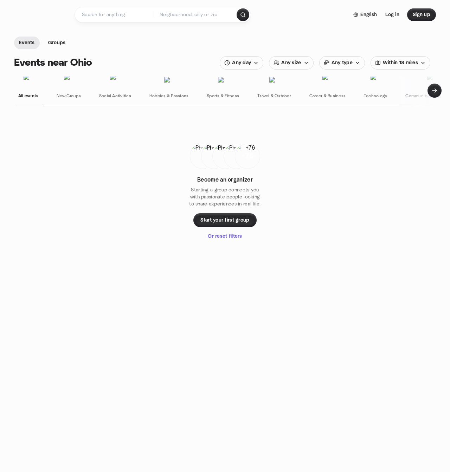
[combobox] (195, 14)
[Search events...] (243, 14)
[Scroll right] (435, 91)
